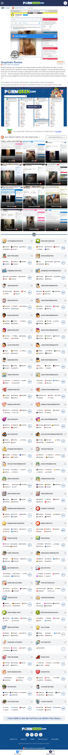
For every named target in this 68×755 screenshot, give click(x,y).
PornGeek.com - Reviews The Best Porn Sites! (36, 743)
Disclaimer (54, 739)
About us (23, 739)
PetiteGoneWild (33, 229)
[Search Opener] (65, 3)
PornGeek (58, 131)
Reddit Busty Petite (33, 206)
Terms (32, 739)
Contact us (13, 739)
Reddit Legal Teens (11, 229)
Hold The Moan (11, 206)
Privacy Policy (43, 739)
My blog (41, 734)
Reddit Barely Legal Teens (33, 183)
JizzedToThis (55, 183)
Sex (56, 229)
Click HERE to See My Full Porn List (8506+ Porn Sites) (34, 718)
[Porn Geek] (33, 3)
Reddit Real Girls (11, 183)
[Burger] (2, 3)
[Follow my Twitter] (36, 734)
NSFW (33, 161)
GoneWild (10, 161)
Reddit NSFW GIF (55, 161)
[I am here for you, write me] (32, 734)
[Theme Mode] (27, 734)
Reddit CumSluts (55, 206)
